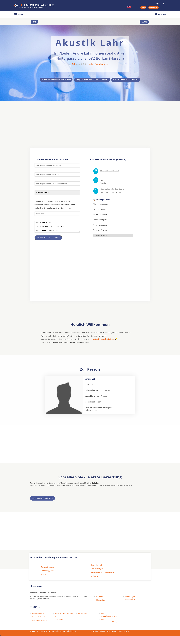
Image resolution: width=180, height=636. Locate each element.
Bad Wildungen (97, 569)
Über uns (99, 596)
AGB (114, 631)
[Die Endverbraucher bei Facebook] (163, 3)
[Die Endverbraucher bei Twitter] (157, 3)
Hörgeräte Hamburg (39, 620)
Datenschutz (124, 631)
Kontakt (94, 631)
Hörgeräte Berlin (38, 613)
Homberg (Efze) (47, 570)
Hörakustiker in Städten (64, 613)
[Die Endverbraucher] (34, 5)
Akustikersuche (83, 613)
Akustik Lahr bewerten (42, 498)
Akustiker (162, 14)
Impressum (105, 631)
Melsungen (95, 576)
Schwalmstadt (96, 565)
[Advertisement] (90, 120)
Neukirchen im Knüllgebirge (102, 572)
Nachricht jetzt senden (48, 238)
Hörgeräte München (39, 617)
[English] (129, 7)
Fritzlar (44, 574)
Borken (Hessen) (47, 567)
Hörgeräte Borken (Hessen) (111, 192)
